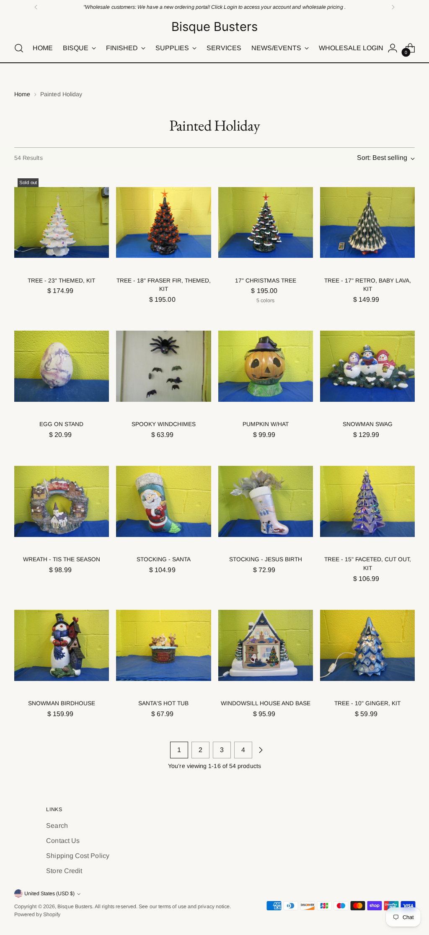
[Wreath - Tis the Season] (61, 501)
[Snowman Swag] (367, 366)
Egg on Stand (61, 424)
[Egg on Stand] (61, 366)
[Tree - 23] (61, 222)
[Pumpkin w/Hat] (265, 366)
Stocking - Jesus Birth (265, 559)
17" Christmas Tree (265, 280)
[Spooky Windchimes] (163, 366)
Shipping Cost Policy (77, 855)
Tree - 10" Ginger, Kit (367, 703)
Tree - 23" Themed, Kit (61, 280)
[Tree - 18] (163, 222)
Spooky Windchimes (164, 424)
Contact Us (63, 840)
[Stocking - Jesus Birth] (265, 501)
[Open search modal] (18, 48)
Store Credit (64, 870)
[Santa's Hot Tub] (163, 645)
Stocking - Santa (164, 559)
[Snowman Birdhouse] (61, 645)
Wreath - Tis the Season (61, 559)
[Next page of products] (261, 750)
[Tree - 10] (367, 645)
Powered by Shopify (37, 914)
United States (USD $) (49, 893)
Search (56, 825)
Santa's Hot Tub (163, 703)
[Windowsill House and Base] (265, 645)
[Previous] (36, 7)
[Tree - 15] (367, 501)
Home (22, 94)
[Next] (393, 7)
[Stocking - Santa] (163, 501)
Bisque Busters (74, 906)
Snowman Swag (368, 424)
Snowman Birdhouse (61, 703)
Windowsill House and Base (265, 703)
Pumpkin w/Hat (266, 424)
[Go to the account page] (392, 48)
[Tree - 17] (367, 222)
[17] (265, 222)
